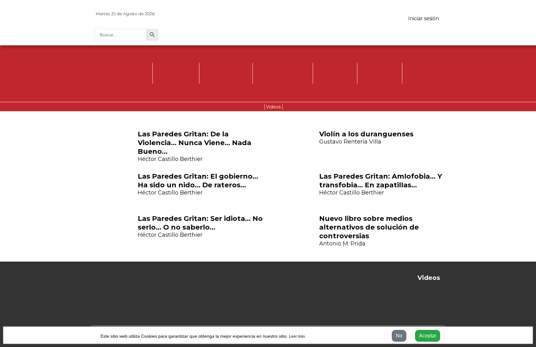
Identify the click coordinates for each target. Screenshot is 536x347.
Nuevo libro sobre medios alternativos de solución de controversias (369, 227)
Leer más (297, 336)
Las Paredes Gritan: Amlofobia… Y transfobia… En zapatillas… (380, 180)
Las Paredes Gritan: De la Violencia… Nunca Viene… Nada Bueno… (194, 143)
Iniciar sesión (423, 18)
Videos (273, 107)
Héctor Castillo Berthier (170, 159)
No (399, 335)
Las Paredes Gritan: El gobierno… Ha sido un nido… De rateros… (198, 180)
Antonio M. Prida (342, 243)
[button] (71, 188)
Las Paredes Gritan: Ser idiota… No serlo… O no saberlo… (200, 222)
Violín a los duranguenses (366, 134)
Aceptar (427, 335)
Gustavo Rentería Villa (350, 141)
